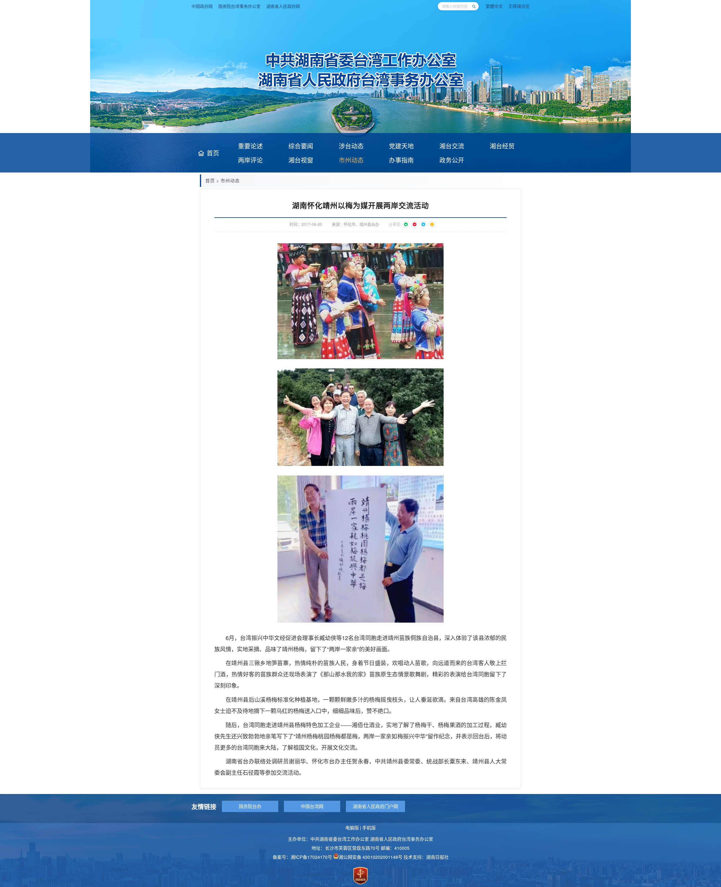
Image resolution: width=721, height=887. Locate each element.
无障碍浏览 (518, 6)
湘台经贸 (502, 145)
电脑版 (352, 827)
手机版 (369, 827)
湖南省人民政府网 (283, 6)
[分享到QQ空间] (432, 224)
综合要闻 (300, 145)
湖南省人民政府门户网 (375, 806)
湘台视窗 (300, 159)
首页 (213, 152)
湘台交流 (451, 145)
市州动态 (351, 159)
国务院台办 (250, 806)
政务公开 (451, 159)
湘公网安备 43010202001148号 (370, 857)
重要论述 (250, 145)
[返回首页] (360, 89)
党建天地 (401, 145)
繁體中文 (494, 6)
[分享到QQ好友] (423, 224)
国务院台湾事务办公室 (239, 6)
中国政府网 (202, 6)
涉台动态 (351, 145)
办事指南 (401, 159)
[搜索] (474, 6)
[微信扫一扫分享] (406, 224)
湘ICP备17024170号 (311, 857)
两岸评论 (250, 159)
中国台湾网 (312, 806)
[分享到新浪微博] (414, 224)
